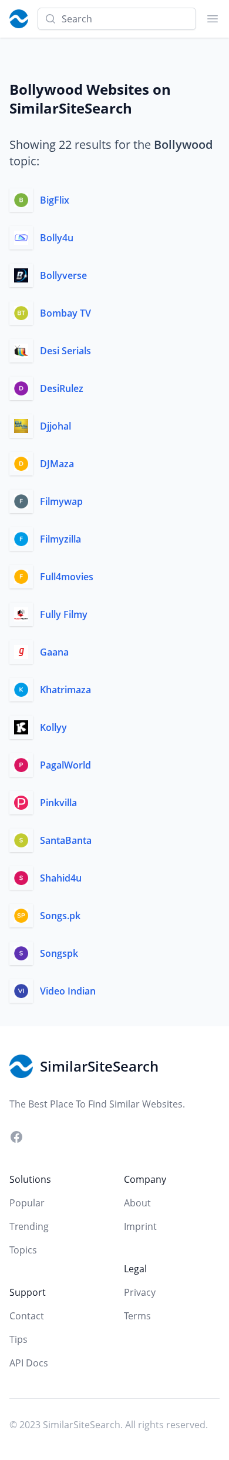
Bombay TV (65, 313)
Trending (29, 1226)
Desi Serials (65, 350)
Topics (23, 1249)
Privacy (140, 1292)
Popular (27, 1202)
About (137, 1202)
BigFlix (54, 200)
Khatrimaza (65, 689)
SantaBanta (66, 840)
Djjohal (55, 426)
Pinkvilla (58, 802)
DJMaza (57, 463)
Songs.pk (60, 915)
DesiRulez (61, 388)
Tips (18, 1339)
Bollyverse (63, 275)
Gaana (54, 652)
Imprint (140, 1226)
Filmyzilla (60, 539)
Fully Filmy (63, 614)
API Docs (28, 1362)
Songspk (59, 953)
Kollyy (53, 727)
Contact (26, 1315)
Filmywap (61, 501)
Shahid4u (61, 878)
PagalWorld (65, 765)
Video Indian (68, 991)
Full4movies (66, 576)
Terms (137, 1315)
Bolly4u (56, 237)
